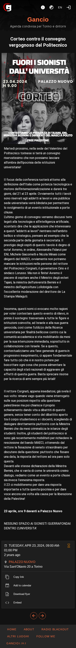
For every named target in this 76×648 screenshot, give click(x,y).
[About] (43, 7)
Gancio (38, 19)
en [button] (60, 7)
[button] (18, 636)
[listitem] (38, 577)
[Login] (68, 7)
